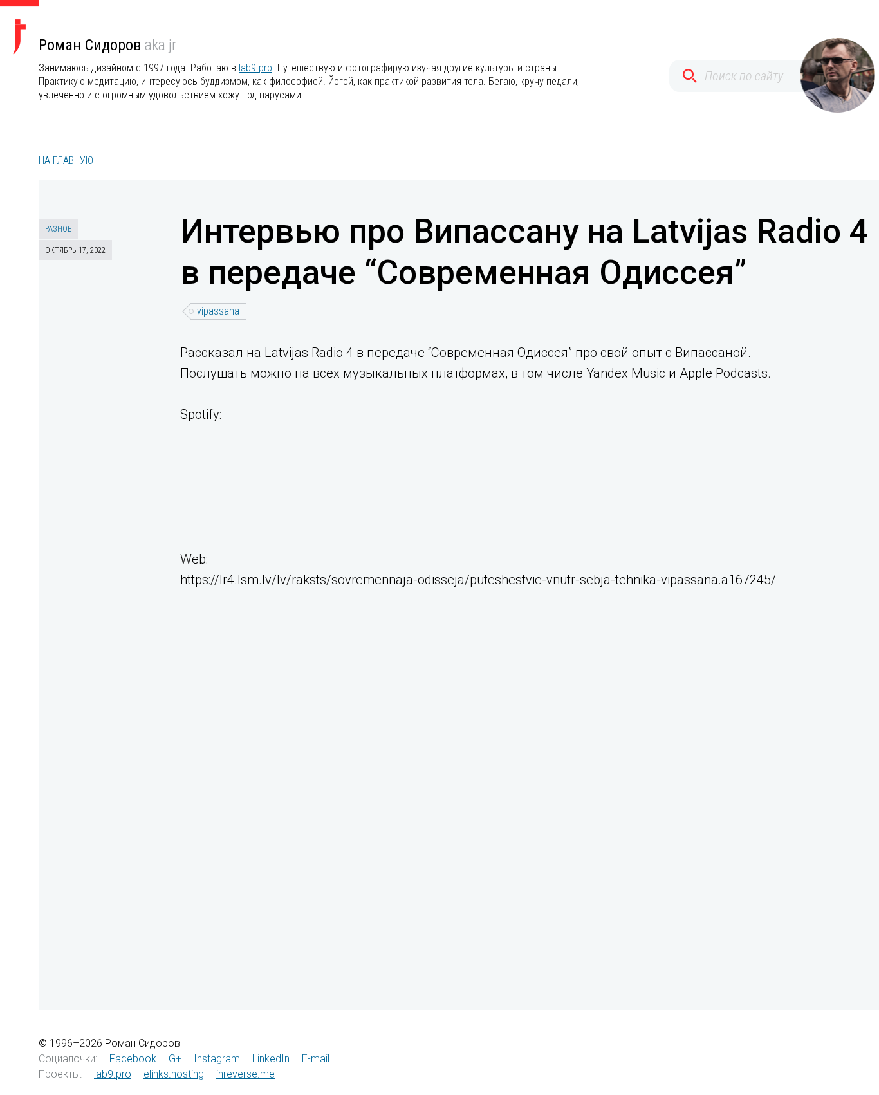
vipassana (218, 311)
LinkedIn (271, 1059)
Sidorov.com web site (19, 27)
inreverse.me (245, 1074)
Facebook (132, 1059)
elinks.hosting (173, 1074)
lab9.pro (255, 68)
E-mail (315, 1059)
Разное (58, 229)
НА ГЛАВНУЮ (66, 160)
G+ (175, 1059)
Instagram (217, 1059)
